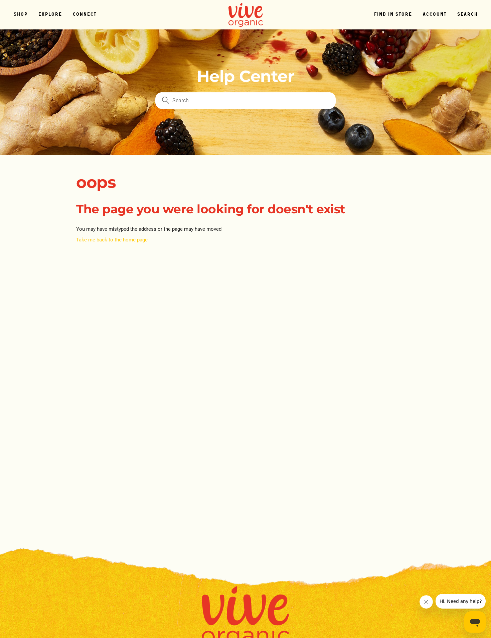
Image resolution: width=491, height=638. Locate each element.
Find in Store (393, 14)
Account (434, 14)
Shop (20, 14)
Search (467, 14)
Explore (50, 14)
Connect (84, 14)
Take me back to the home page (112, 240)
